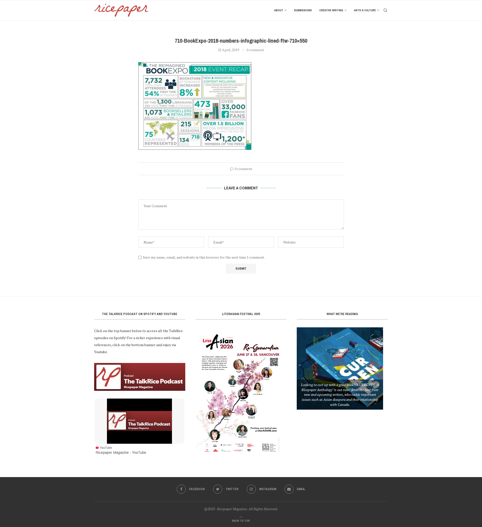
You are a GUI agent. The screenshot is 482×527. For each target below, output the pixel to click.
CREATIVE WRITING (331, 10)
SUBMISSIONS (303, 10)
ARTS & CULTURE (365, 10)
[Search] (385, 10)
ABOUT (278, 10)
